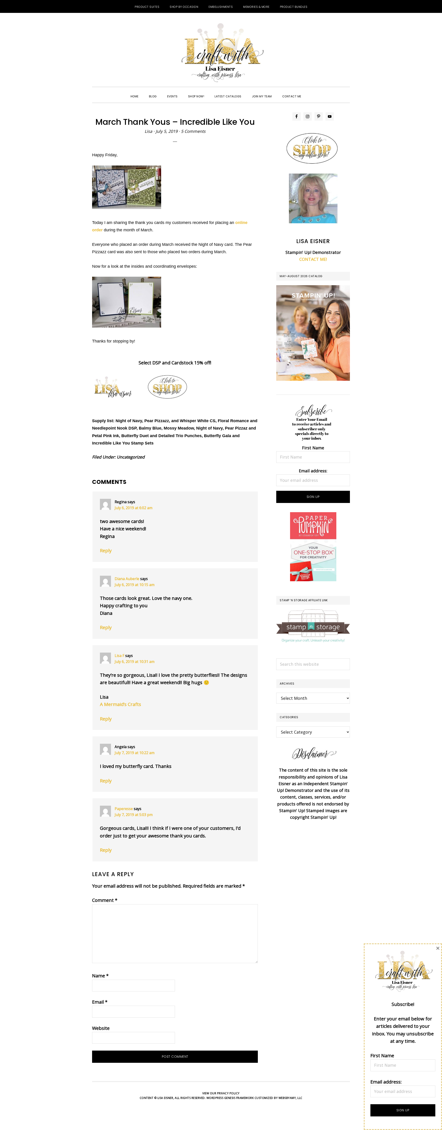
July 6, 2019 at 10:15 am (134, 584)
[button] (311, 92)
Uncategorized (131, 457)
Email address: (313, 470)
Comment (104, 900)
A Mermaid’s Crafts (120, 704)
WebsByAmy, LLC (290, 1098)
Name (100, 976)
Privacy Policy (228, 1093)
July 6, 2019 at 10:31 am (134, 661)
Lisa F (119, 655)
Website (101, 1028)
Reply (106, 550)
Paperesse (124, 808)
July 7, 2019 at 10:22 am (134, 752)
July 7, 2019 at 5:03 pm (134, 814)
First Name (313, 447)
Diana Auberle (127, 578)
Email (100, 1002)
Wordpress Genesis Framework (230, 1098)
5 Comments (193, 131)
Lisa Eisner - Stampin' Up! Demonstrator (221, 53)
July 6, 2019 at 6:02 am (133, 507)
